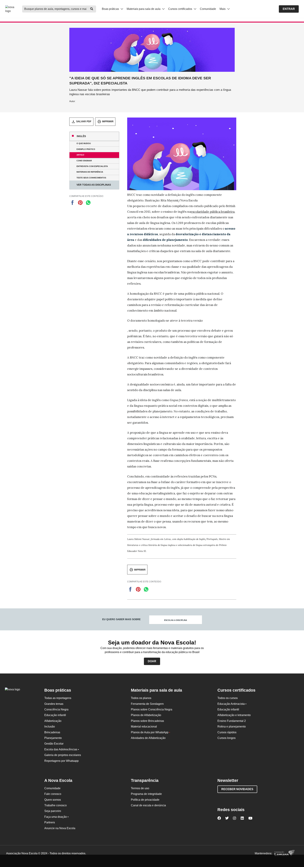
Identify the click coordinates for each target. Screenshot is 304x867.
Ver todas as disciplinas (94, 184)
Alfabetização (52, 720)
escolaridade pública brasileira (213, 212)
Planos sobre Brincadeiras (147, 720)
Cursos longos (226, 737)
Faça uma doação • (56, 816)
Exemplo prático (86, 149)
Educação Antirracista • (231, 703)
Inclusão (49, 726)
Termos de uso (140, 788)
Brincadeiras (52, 732)
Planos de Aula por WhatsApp (150, 732)
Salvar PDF (83, 121)
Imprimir (107, 121)
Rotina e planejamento (231, 726)
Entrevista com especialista (92, 166)
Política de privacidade (145, 799)
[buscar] (91, 8)
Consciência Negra (56, 709)
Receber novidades (237, 789)
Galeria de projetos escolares (62, 755)
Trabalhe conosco (55, 805)
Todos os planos (141, 698)
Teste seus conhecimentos (91, 178)
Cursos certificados (180, 8)
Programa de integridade (146, 793)
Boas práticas (111, 8)
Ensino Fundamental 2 (231, 720)
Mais (223, 8)
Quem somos (52, 799)
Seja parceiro (52, 810)
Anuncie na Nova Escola (59, 828)
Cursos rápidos (226, 732)
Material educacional (144, 726)
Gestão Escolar (54, 743)
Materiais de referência (90, 172)
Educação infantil (55, 715)
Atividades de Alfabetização (148, 737)
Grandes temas (53, 703)
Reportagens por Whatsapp (61, 760)
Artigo (80, 155)
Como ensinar (84, 161)
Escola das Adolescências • (61, 749)
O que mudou (84, 143)
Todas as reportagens (57, 698)
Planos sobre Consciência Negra (151, 709)
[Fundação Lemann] (284, 853)
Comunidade (208, 8)
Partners (49, 822)
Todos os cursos (227, 698)
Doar (152, 661)
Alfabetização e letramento (234, 715)
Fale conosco (52, 793)
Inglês (81, 136)
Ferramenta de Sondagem (147, 703)
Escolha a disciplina (175, 620)
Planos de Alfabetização (146, 715)
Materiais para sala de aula (144, 8)
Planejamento (53, 737)
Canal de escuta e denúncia (148, 805)
